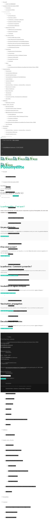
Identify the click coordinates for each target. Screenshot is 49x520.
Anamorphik (29, 386)
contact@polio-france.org (9, 147)
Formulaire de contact (6, 347)
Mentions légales (22, 386)
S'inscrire (3, 378)
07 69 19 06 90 (19, 147)
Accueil (2, 188)
